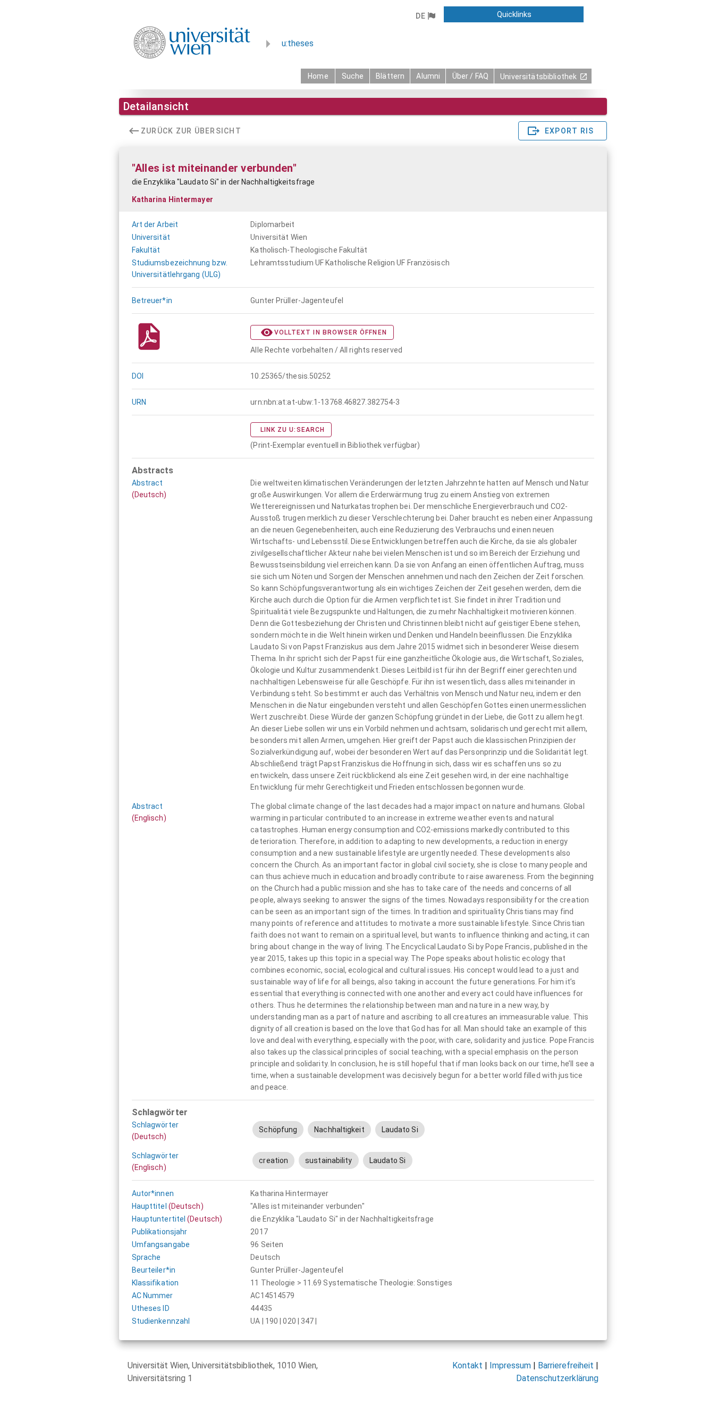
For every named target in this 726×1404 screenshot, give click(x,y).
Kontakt (467, 1365)
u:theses (298, 43)
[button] (425, 16)
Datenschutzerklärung (557, 1378)
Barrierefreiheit (566, 1365)
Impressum (510, 1365)
